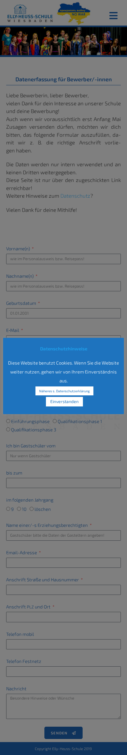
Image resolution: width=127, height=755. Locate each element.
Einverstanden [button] (64, 401)
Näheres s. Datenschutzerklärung (64, 391)
